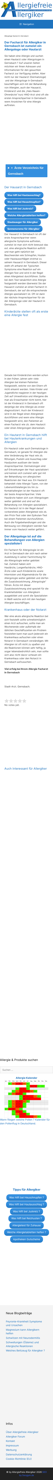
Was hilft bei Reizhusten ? (26, 1218)
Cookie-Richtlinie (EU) (19, 1458)
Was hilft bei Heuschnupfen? (23, 201)
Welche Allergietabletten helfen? (26, 215)
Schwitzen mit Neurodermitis (23, 1337)
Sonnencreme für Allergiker (23, 228)
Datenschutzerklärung (19, 1454)
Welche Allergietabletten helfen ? (26, 1232)
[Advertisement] (26, 136)
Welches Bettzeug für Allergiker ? (25, 1350)
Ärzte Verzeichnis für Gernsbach (26, 170)
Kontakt (10, 1441)
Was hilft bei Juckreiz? (20, 208)
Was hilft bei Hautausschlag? (23, 195)
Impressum (12, 1445)
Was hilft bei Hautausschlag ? (26, 1204)
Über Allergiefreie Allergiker (22, 1432)
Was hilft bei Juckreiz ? (26, 1211)
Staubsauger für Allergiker (22, 222)
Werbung (11, 1449)
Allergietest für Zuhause (26, 1225)
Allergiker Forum (15, 1436)
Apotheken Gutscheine (26, 1239)
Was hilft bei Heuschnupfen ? (26, 1197)
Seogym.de (28, 1475)
